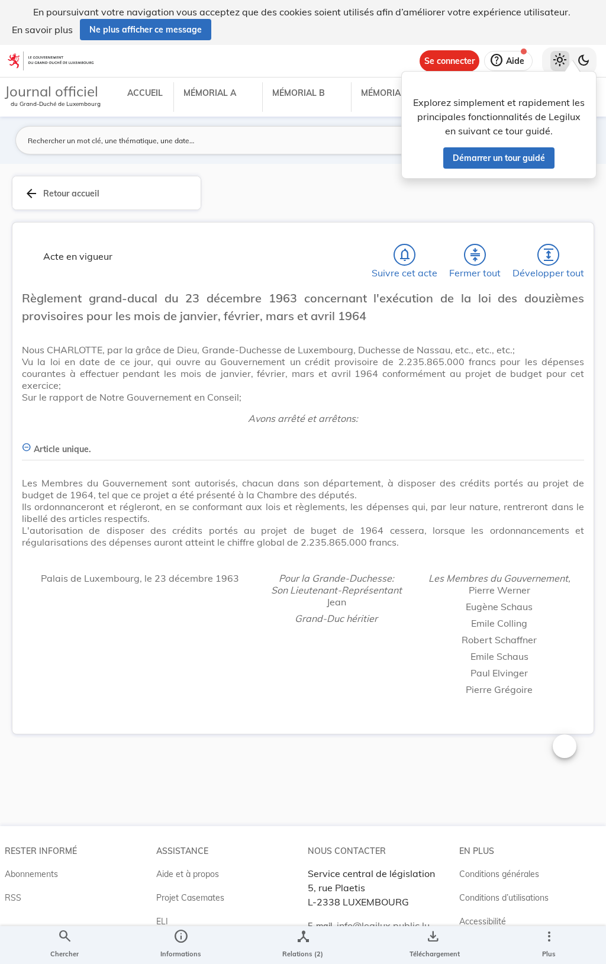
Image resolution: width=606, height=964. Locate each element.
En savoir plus (42, 30)
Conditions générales (499, 874)
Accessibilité (482, 921)
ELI (162, 921)
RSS (13, 897)
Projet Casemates (190, 897)
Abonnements (31, 874)
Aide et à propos (187, 874)
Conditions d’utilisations (504, 897)
